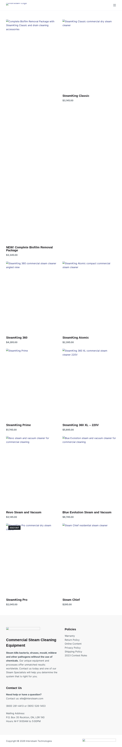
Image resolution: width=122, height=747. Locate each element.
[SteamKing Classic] (89, 55)
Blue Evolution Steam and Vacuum (86, 512)
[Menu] (114, 5)
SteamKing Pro (16, 599)
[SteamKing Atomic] (89, 297)
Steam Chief (71, 599)
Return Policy (72, 639)
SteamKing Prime (18, 425)
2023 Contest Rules (76, 655)
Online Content (73, 643)
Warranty (70, 635)
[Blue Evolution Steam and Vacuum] (89, 471)
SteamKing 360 (16, 337)
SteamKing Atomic (75, 337)
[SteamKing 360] (33, 297)
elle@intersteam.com (31, 698)
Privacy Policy (73, 647)
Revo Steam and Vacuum (23, 512)
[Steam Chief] (89, 559)
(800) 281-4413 (15, 705)
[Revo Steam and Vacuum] (33, 471)
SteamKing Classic (75, 95)
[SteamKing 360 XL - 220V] (89, 384)
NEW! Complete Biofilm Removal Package (29, 249)
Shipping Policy (73, 651)
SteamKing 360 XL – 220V (80, 425)
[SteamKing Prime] (33, 384)
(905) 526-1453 (37, 705)
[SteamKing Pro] (33, 559)
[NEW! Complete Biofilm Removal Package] (33, 130)
